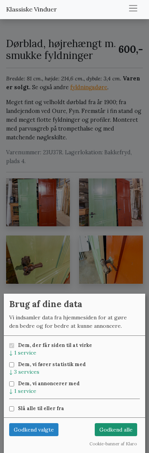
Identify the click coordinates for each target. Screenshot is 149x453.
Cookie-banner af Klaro (113, 443)
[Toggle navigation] (133, 8)
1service (22, 352)
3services (24, 371)
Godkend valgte (34, 429)
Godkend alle (116, 429)
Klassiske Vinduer (31, 9)
